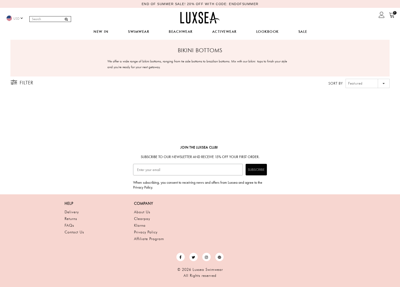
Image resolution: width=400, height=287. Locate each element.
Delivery (72, 212)
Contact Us (74, 232)
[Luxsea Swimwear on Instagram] (206, 257)
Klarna (140, 225)
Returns (71, 219)
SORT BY (335, 83)
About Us (142, 212)
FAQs (69, 225)
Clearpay (142, 219)
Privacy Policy (145, 232)
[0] (392, 16)
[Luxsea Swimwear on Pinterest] (219, 257)
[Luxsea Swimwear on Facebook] (180, 257)
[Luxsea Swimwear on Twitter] (193, 257)
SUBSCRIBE (256, 169)
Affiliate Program (149, 239)
